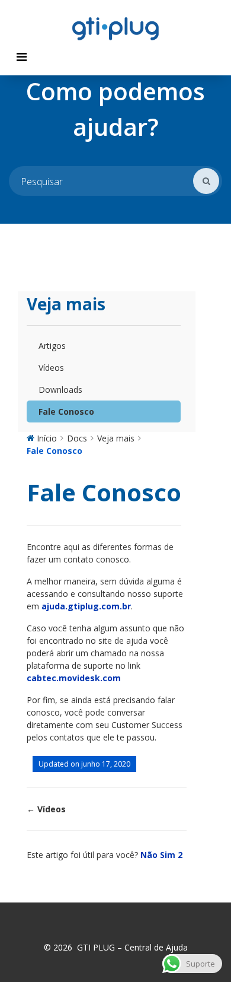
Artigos (52, 345)
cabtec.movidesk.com (74, 678)
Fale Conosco (66, 411)
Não (150, 854)
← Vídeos (46, 809)
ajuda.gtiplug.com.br (86, 606)
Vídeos (51, 367)
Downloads (60, 389)
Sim (171, 854)
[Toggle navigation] (21, 57)
